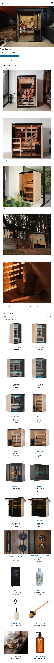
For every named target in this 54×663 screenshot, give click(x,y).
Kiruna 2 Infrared (39, 347)
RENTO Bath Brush (40, 623)
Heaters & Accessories (16, 558)
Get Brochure (9, 56)
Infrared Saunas (16, 349)
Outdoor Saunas (16, 523)
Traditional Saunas (39, 419)
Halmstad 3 (16, 451)
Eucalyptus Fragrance (39, 590)
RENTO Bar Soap (15, 623)
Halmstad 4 (39, 451)
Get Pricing (9, 60)
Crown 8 (16, 590)
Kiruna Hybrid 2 (39, 382)
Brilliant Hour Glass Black (16, 556)
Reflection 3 (15, 486)
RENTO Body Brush (16, 656)
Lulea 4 (39, 521)
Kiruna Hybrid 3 (15, 416)
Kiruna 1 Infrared (16, 347)
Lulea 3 (16, 521)
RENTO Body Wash (39, 656)
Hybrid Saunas (39, 384)
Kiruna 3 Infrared (16, 382)
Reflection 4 (39, 486)
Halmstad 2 (39, 416)
